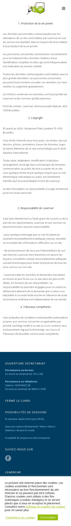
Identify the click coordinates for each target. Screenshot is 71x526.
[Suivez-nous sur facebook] (8, 458)
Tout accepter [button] (48, 517)
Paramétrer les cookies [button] (20, 517)
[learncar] (35, 8)
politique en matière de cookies (45, 506)
